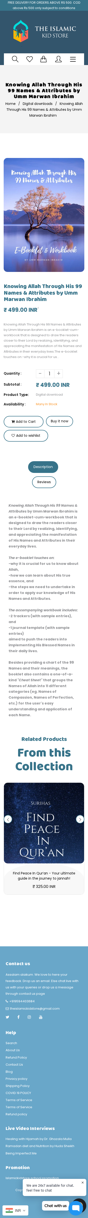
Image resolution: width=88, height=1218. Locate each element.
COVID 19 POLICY (18, 1093)
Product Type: (16, 394)
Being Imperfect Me (21, 1153)
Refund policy (16, 1114)
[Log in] (58, 59)
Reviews (44, 482)
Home (10, 103)
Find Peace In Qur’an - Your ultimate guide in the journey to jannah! (44, 876)
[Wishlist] (29, 59)
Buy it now (59, 421)
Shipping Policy (18, 1086)
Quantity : (13, 373)
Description (43, 466)
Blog (9, 1071)
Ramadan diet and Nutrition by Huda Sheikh (40, 1146)
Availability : (15, 404)
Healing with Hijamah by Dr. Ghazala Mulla (39, 1139)
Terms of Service (19, 1100)
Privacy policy (16, 1078)
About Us (13, 1050)
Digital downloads (38, 103)
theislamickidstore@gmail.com (35, 1008)
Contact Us (14, 1064)
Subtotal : (13, 384)
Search (11, 1043)
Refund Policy (16, 1057)
